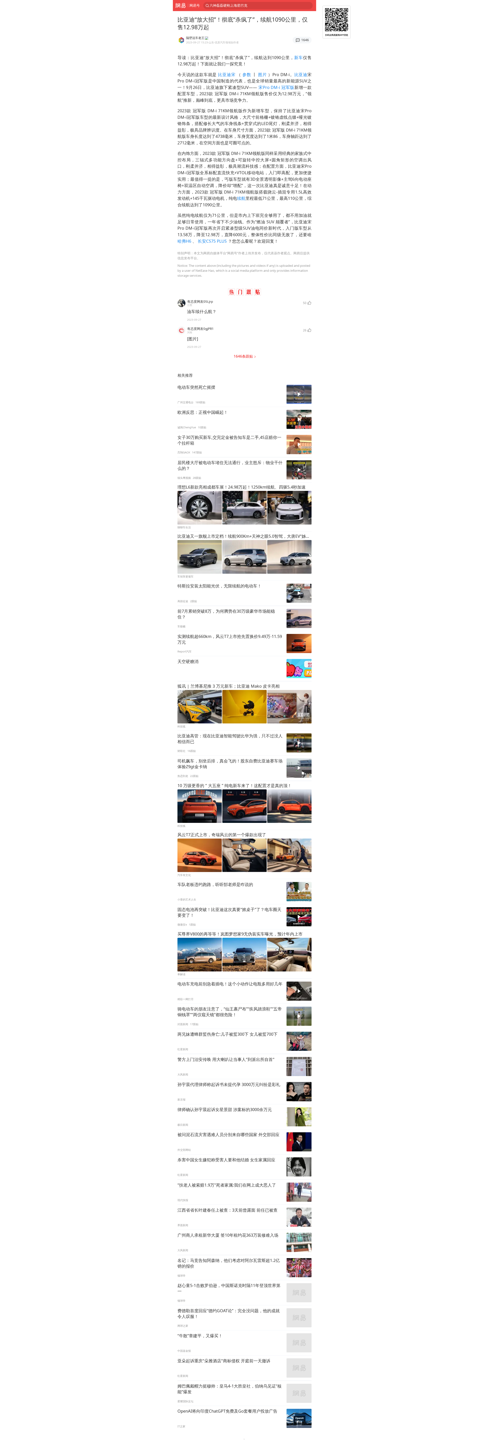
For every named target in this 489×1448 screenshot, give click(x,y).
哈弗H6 (184, 241)
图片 (262, 74)
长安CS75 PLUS (212, 241)
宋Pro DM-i (269, 87)
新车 (298, 57)
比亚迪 (300, 74)
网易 (180, 5)
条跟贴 (244, 356)
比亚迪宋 (227, 74)
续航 (241, 198)
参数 (246, 74)
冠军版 (287, 87)
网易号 (194, 5)
